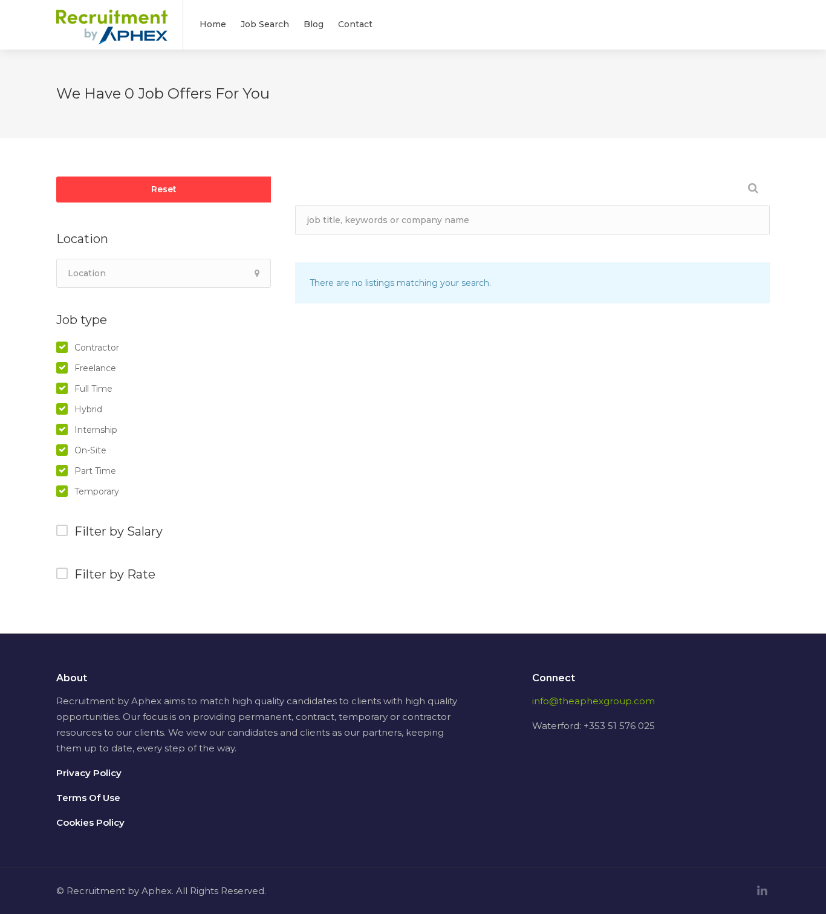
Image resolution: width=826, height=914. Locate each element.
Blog (314, 24)
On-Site (90, 450)
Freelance (95, 368)
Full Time (93, 388)
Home (213, 24)
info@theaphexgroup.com (593, 701)
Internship (95, 429)
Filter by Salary (118, 531)
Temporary (96, 491)
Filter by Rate (114, 574)
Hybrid (88, 409)
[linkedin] (762, 890)
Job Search (265, 24)
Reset (164, 189)
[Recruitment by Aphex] (111, 34)
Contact (355, 24)
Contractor (96, 347)
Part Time (95, 470)
